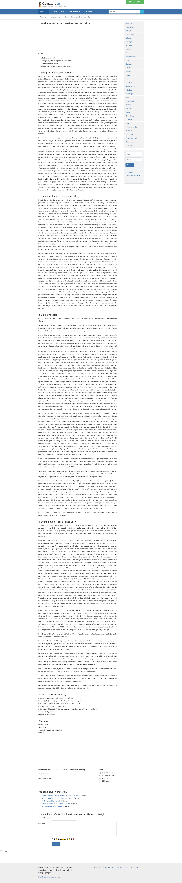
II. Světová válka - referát (51, 801)
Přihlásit (129, 165)
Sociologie (129, 108)
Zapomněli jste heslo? (133, 175)
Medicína (129, 82)
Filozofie (129, 49)
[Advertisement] (77, 39)
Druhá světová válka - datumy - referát (56, 804)
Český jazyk (130, 34)
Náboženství (130, 86)
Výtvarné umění (131, 127)
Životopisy (87, 11)
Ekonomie (129, 45)
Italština (128, 71)
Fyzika (128, 60)
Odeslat (56, 844)
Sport (128, 112)
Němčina (129, 90)
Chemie (128, 68)
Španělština (130, 116)
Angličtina (129, 27)
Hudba (128, 75)
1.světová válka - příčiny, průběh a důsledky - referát (61, 795)
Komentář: (42, 823)
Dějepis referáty (54, 17)
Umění (128, 123)
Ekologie (129, 42)
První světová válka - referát (52, 806)
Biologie (129, 31)
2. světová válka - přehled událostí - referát (58, 798)
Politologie (129, 94)
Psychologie (130, 101)
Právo (128, 97)
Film (127, 53)
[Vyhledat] (142, 12)
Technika (129, 120)
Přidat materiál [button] (135, 2)
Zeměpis (129, 131)
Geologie (129, 64)
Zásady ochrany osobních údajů (49, 877)
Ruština (128, 105)
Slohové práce (74, 11)
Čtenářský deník (58, 11)
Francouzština (131, 57)
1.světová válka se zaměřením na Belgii (76, 17)
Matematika (130, 79)
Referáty (43, 11)
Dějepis (128, 38)
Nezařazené (130, 134)
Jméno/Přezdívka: (44, 818)
